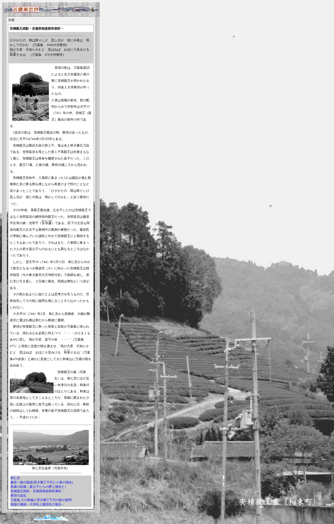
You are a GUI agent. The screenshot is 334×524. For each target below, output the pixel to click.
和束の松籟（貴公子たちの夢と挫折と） (39, 487)
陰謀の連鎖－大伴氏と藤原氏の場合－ (38, 504)
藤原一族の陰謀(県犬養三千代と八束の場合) (42, 482)
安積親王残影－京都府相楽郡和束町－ (38, 491)
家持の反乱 (18, 495)
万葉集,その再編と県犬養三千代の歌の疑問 (41, 500)
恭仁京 (15, 478)
